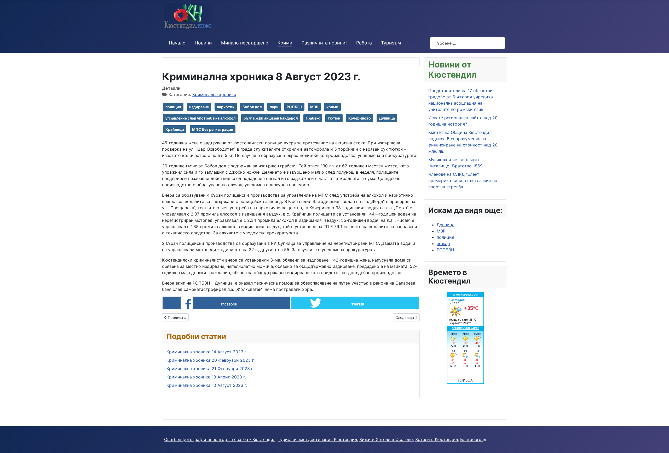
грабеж (313, 118)
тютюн (334, 118)
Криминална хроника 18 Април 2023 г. (206, 377)
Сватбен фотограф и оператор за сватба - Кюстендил (219, 439)
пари (274, 107)
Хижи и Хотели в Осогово (386, 439)
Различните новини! (324, 43)
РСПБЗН (294, 107)
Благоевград (473, 439)
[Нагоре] (660, 443)
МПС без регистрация (212, 129)
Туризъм (391, 43)
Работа (364, 43)
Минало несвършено (244, 43)
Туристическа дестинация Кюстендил (317, 439)
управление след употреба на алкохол (200, 118)
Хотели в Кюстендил (436, 439)
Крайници (174, 129)
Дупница (387, 118)
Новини (203, 43)
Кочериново (359, 118)
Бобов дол (252, 107)
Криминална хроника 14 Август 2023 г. (206, 351)
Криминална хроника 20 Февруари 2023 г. (210, 360)
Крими (285, 43)
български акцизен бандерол (271, 118)
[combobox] (467, 43)
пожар (443, 243)
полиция (173, 107)
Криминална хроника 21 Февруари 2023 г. (210, 368)
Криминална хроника (214, 94)
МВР (314, 107)
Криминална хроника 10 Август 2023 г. (206, 385)
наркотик (225, 107)
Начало (177, 43)
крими (332, 107)
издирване (199, 107)
